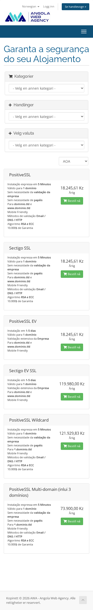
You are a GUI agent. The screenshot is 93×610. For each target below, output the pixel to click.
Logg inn (48, 6)
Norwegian (29, 6)
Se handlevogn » (75, 6)
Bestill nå (73, 201)
